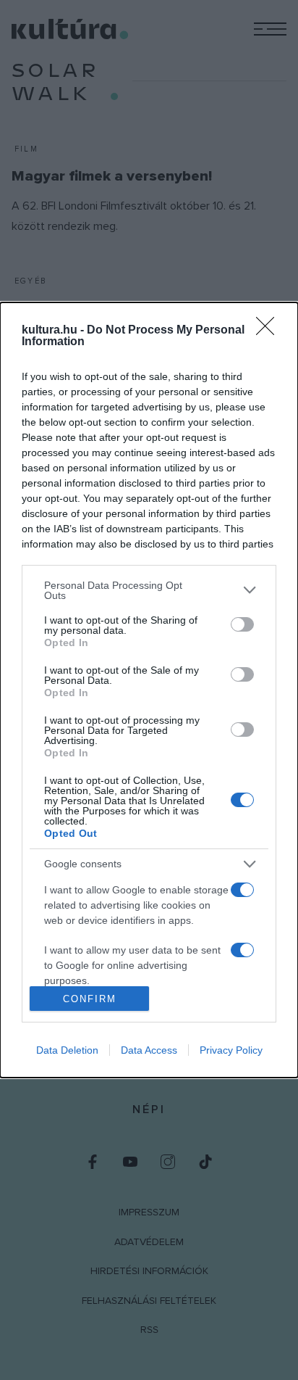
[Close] (270, 330)
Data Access (149, 1050)
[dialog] (149, 690)
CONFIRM (89, 998)
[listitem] (149, 590)
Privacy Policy (231, 1050)
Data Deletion (67, 1050)
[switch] (242, 624)
